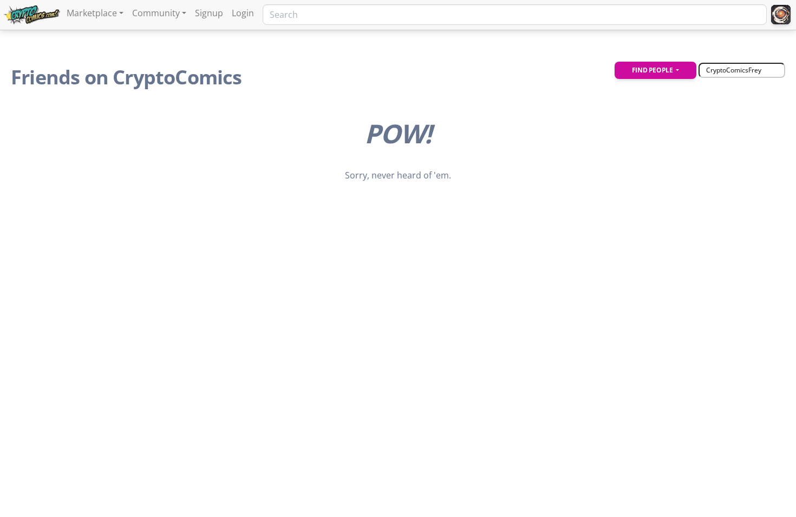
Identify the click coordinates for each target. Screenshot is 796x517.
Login (243, 13)
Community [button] (156, 13)
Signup (209, 13)
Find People (653, 70)
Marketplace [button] (92, 13)
